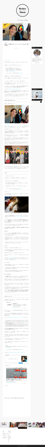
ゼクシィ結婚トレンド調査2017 (19, 216)
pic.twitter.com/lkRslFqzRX (8, 347)
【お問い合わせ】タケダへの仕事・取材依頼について (5, 437)
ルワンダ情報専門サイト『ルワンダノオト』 (5, 435)
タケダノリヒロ (37, 57)
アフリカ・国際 (9, 432)
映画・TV (9, 439)
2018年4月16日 (20, 349)
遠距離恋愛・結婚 (9, 438)
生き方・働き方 (9, 437)
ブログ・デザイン (9, 433)
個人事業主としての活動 (12, 257)
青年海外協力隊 (9, 436)
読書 (8, 434)
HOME (3, 432)
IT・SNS (9, 435)
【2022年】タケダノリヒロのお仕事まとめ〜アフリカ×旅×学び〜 (5, 434)
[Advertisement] (16, 55)
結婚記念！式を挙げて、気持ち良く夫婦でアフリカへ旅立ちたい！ (14, 317)
